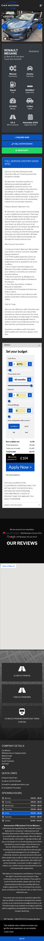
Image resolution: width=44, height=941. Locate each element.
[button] (39, 26)
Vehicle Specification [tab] (13, 505)
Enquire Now (22, 137)
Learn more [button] (9, 932)
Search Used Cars (10, 778)
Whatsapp (22, 150)
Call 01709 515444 (23, 144)
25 (9, 39)
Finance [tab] (7, 345)
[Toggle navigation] (41, 5)
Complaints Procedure (12, 788)
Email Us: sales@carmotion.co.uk (16, 784)
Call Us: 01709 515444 (12, 781)
